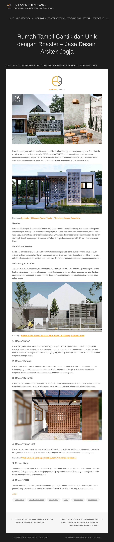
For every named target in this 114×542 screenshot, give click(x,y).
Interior (39, 18)
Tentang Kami (74, 18)
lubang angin (53, 500)
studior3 (53, 89)
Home (11, 18)
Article (87, 18)
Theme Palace (96, 537)
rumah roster (92, 500)
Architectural (24, 18)
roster (66, 500)
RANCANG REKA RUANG (30, 4)
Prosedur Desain (56, 18)
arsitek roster (19, 500)
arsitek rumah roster (36, 500)
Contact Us (98, 18)
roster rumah (78, 500)
